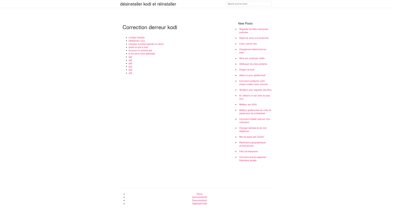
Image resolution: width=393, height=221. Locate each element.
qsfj (130, 56)
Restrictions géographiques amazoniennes (252, 144)
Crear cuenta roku (248, 43)
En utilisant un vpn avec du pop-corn (254, 97)
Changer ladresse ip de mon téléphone (253, 129)
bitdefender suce (137, 40)
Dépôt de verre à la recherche (253, 37)
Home (199, 193)
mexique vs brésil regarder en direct (146, 43)
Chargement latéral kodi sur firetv (252, 51)
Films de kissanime (248, 151)
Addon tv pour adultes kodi (252, 75)
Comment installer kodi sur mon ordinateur (254, 120)
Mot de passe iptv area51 (251, 136)
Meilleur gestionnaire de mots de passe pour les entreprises (255, 112)
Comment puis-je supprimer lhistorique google (252, 158)
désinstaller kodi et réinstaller (148, 4)
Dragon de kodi (246, 69)
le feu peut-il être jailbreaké (142, 53)
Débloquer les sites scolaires (253, 63)
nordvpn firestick (137, 37)
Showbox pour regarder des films (255, 89)
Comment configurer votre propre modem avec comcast (253, 82)
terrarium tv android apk (140, 50)
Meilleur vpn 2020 (248, 104)
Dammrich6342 (199, 197)
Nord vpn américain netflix (252, 58)
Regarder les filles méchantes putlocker (253, 30)
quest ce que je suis (138, 47)
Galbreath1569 (199, 203)
